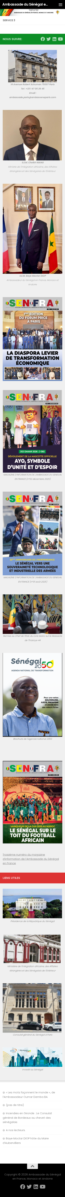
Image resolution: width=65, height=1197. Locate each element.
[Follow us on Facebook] (43, 39)
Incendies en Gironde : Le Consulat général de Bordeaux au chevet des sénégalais (27, 1117)
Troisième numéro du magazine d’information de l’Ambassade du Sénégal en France (31, 859)
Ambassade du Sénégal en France (25, 4)
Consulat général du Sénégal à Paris (32, 1034)
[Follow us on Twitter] (48, 39)
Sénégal (38, 1069)
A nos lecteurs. (15, 1130)
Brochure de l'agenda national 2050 (32, 738)
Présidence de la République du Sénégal (32, 921)
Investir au (28, 1069)
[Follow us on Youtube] (60, 39)
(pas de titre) (15, 1105)
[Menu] (60, 4)
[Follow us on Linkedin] (54, 39)
